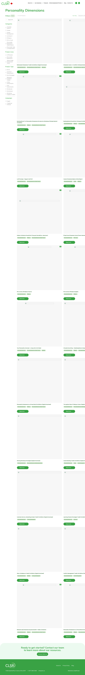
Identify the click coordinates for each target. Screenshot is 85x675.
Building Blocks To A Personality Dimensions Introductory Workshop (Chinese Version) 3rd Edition (37, 122)
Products (46, 3)
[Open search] (82, 3)
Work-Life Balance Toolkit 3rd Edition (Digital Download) (30, 573)
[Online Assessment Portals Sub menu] (62, 3)
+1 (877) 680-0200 (32, 670)
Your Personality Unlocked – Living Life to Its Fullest (29, 348)
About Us (30, 3)
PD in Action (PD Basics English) (70, 291)
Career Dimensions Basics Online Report (72, 179)
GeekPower (77, 670)
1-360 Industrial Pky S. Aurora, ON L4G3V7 (15, 670)
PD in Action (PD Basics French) (24, 291)
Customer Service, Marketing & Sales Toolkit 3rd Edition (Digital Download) (35, 517)
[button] (10, 24)
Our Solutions (38, 3)
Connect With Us (42, 654)
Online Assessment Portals (55, 3)
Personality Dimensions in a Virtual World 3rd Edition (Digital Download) (34, 404)
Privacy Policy (66, 665)
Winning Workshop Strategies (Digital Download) (28, 460)
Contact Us (70, 3)
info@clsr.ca (42, 670)
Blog (65, 3)
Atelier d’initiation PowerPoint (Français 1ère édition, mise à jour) (32, 235)
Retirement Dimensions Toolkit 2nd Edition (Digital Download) (32, 65)
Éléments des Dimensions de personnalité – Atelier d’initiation (31, 629)
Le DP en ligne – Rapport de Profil (25, 179)
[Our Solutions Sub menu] (42, 3)
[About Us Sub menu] (33, 3)
